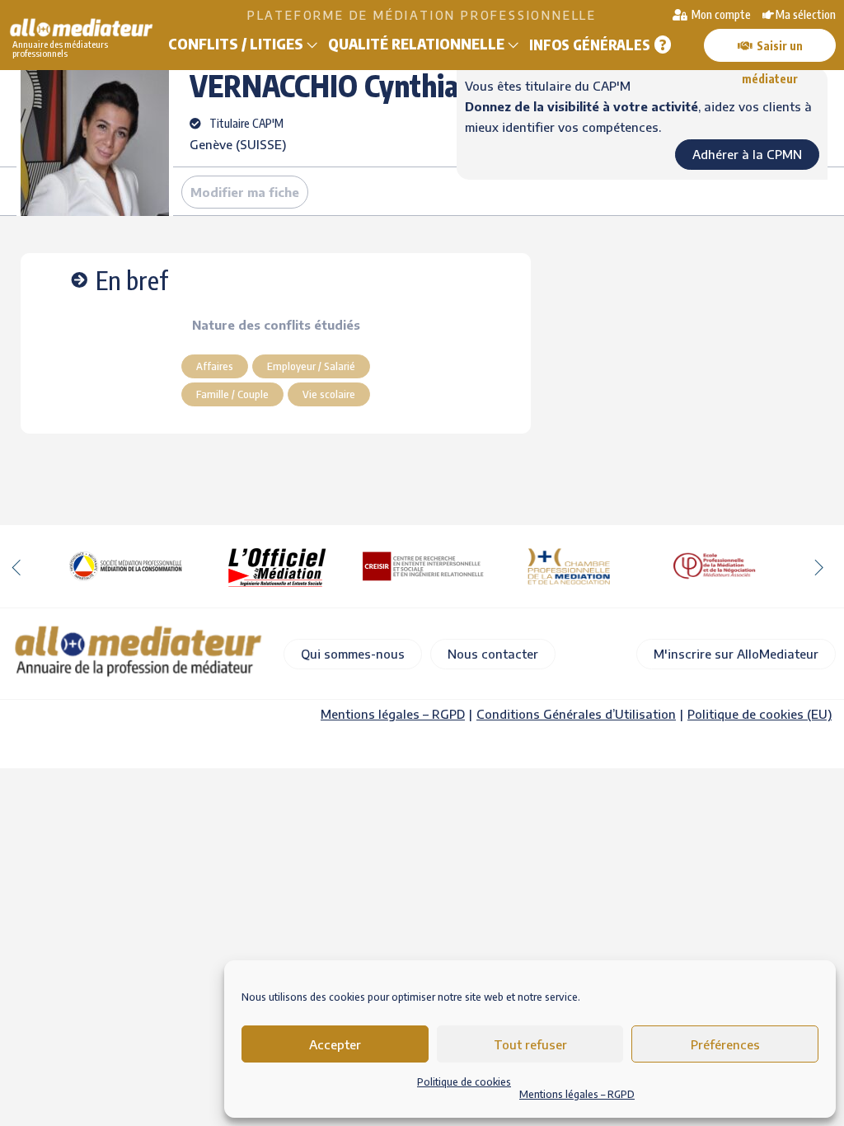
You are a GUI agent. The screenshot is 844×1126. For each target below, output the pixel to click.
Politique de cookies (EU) (759, 713)
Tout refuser (530, 1044)
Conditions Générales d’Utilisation (576, 713)
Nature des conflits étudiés (276, 324)
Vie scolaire (328, 394)
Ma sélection (806, 14)
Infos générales (589, 44)
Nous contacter (493, 653)
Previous (16, 566)
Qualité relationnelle (416, 43)
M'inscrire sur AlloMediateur (736, 653)
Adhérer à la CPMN (747, 154)
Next (819, 566)
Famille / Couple (232, 394)
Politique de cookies (464, 1082)
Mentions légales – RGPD (577, 1094)
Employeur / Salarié (311, 366)
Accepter (335, 1044)
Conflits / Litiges (235, 43)
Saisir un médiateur (772, 50)
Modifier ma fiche (244, 192)
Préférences (725, 1044)
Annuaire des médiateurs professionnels (60, 49)
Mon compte (720, 14)
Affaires (214, 366)
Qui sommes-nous (353, 653)
